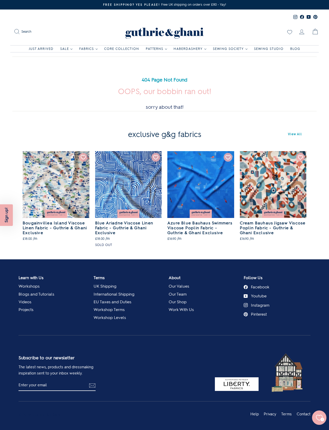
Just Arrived (41, 49)
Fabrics (86, 49)
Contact (303, 414)
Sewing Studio (269, 49)
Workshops (29, 286)
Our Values (179, 286)
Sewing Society (228, 49)
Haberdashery (188, 49)
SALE (64, 49)
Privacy (270, 414)
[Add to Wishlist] (83, 157)
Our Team (178, 294)
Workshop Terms (109, 309)
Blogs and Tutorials (36, 294)
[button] (6, 215)
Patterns (154, 49)
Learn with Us (31, 277)
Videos (25, 301)
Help (254, 414)
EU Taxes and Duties (112, 301)
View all (295, 134)
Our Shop (178, 301)
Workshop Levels (110, 317)
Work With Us (181, 309)
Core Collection (121, 49)
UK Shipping (105, 286)
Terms (99, 277)
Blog (295, 49)
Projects (26, 309)
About (174, 277)
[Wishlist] (289, 31)
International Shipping (114, 294)
